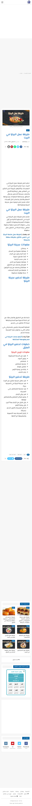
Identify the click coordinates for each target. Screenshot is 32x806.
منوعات (19, 794)
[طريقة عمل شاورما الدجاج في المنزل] (8, 644)
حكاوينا (12, 792)
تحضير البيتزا (20, 454)
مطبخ (28, 130)
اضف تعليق (15, 660)
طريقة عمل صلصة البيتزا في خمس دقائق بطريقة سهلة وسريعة (16, 237)
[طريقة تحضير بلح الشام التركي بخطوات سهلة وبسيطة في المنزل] (8, 611)
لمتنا (20, 796)
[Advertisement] (16, 22)
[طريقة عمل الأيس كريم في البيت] (8, 629)
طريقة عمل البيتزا (12, 454)
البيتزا (25, 454)
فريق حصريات (12, 803)
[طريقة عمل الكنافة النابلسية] (23, 629)
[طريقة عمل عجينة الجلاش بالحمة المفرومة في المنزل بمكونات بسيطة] (23, 611)
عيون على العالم (7, 794)
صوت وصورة (13, 796)
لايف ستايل (6, 792)
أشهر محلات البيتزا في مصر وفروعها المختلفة (17, 338)
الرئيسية (27, 792)
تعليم (25, 794)
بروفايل (22, 792)
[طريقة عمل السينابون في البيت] (23, 644)
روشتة (17, 792)
